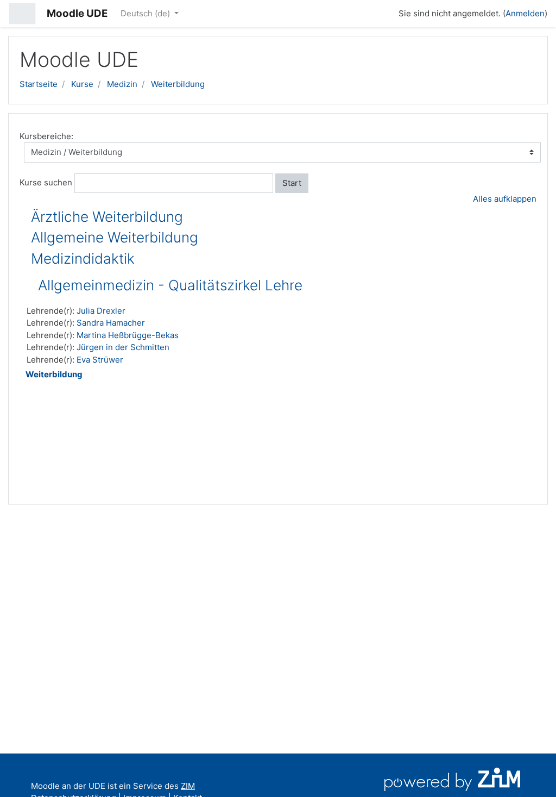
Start (291, 183)
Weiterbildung (178, 84)
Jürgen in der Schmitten (123, 347)
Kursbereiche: (46, 136)
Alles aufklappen (504, 199)
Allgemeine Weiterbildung (114, 237)
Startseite (39, 84)
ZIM (188, 786)
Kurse (82, 84)
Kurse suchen (46, 182)
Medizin (122, 84)
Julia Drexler (101, 311)
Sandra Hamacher (111, 322)
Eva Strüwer (100, 359)
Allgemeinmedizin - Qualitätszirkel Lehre (170, 285)
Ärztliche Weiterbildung (107, 216)
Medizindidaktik (83, 258)
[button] (385, 12)
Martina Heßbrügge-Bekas (128, 335)
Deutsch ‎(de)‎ (146, 13)
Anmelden (525, 13)
